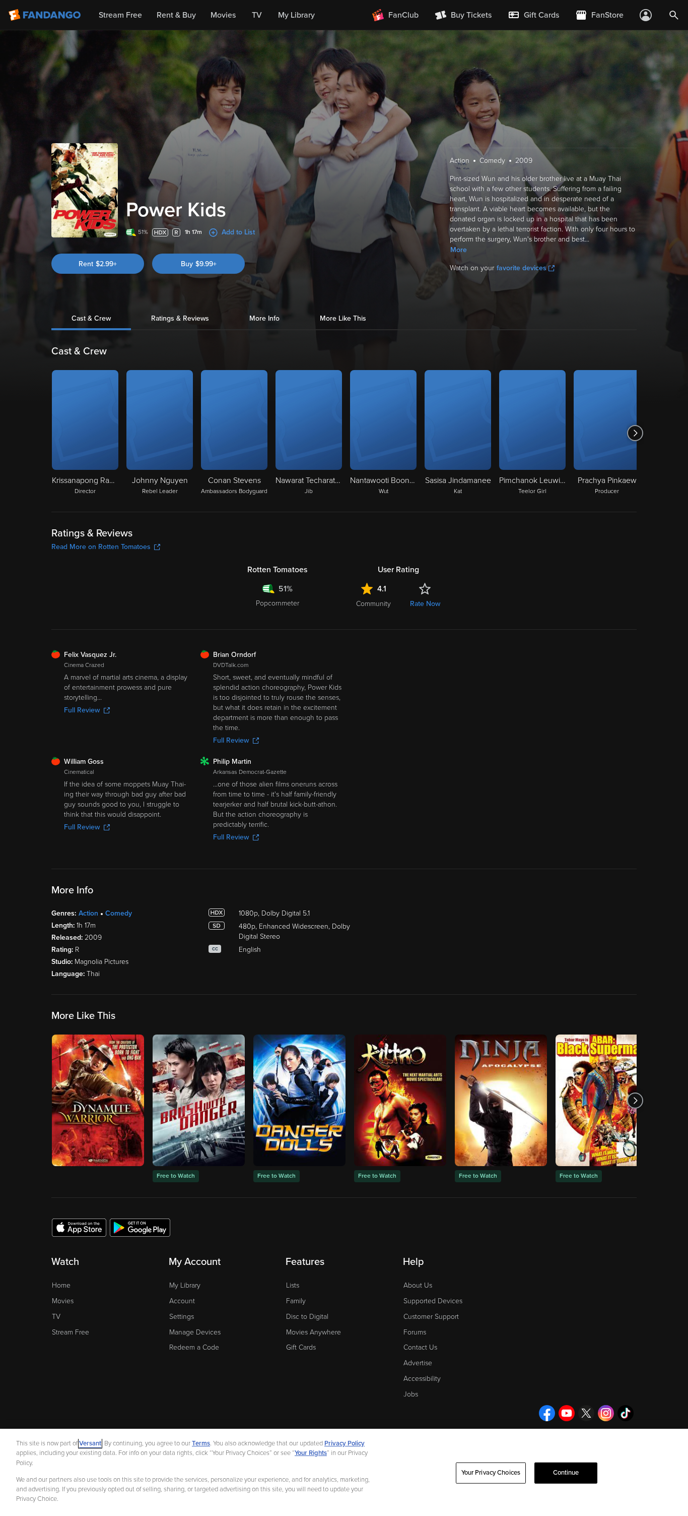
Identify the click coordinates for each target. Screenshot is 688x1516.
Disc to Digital (307, 1316)
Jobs (410, 1394)
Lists (292, 1285)
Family (296, 1301)
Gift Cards (301, 1347)
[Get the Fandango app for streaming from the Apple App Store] (79, 1227)
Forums (414, 1332)
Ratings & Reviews (180, 318)
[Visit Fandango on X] (586, 1413)
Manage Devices (195, 1332)
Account (182, 1301)
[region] (344, 1472)
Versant (90, 1443)
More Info (264, 318)
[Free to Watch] (198, 1100)
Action (88, 913)
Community (373, 603)
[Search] (673, 15)
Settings (181, 1316)
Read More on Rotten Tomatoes (101, 546)
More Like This (343, 318)
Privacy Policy (344, 1443)
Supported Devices (432, 1301)
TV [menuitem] (257, 15)
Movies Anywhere (313, 1332)
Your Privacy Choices (491, 1473)
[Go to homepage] (45, 15)
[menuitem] (533, 15)
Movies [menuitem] (223, 15)
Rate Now (425, 603)
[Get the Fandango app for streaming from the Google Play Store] (140, 1227)
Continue (566, 1473)
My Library (184, 1285)
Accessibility (422, 1378)
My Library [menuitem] (296, 15)
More (458, 250)
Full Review (82, 710)
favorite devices (521, 268)
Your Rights (311, 1453)
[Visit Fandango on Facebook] (547, 1413)
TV (56, 1316)
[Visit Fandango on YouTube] (566, 1413)
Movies (63, 1301)
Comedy (118, 913)
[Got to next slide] (635, 433)
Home (61, 1285)
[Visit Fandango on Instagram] (605, 1413)
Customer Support (431, 1316)
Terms (201, 1443)
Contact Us (420, 1347)
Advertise (417, 1363)
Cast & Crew (91, 318)
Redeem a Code (194, 1347)
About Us (417, 1285)
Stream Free (70, 1332)
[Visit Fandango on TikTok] (625, 1413)
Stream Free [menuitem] (120, 15)
